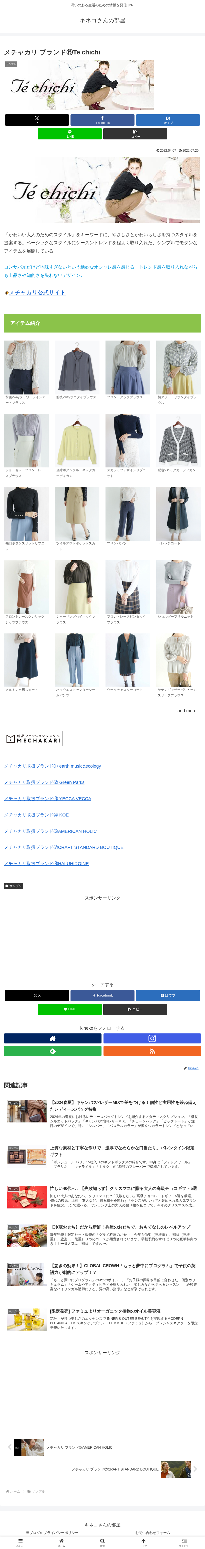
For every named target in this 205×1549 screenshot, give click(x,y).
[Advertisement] (102, 937)
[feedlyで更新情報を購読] (53, 1051)
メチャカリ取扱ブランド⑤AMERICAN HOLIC (50, 831)
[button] (135, 133)
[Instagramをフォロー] (152, 1038)
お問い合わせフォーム (152, 1533)
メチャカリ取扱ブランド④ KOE (36, 815)
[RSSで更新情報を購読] (152, 1051)
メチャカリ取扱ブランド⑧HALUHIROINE (46, 863)
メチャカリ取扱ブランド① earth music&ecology (52, 766)
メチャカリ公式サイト (37, 292)
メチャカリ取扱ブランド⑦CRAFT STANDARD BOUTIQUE (64, 847)
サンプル (16, 886)
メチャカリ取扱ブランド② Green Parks (44, 782)
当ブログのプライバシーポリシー (52, 1533)
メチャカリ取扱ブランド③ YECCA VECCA (47, 798)
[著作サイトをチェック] (53, 1038)
